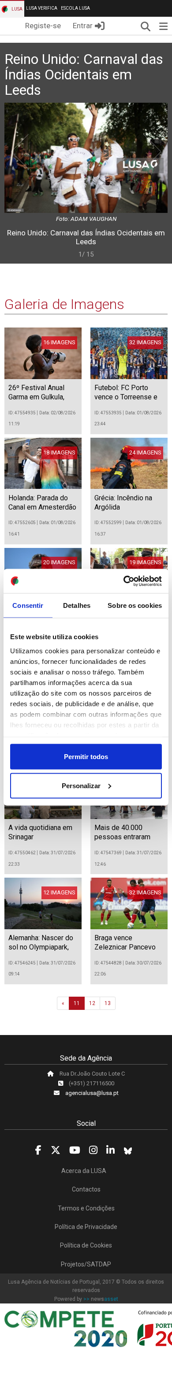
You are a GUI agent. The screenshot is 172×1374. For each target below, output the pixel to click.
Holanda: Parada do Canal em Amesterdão (42, 502)
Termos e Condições (86, 1208)
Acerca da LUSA (83, 1170)
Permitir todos (86, 756)
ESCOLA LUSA (75, 8)
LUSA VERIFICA (41, 8)
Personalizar (81, 785)
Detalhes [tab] (76, 605)
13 (108, 1003)
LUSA (16, 9)
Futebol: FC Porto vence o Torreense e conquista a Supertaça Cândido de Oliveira (128, 401)
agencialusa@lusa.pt (92, 1093)
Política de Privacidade (86, 1226)
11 (77, 1003)
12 (92, 1003)
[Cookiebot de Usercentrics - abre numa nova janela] (124, 581)
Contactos (86, 1189)
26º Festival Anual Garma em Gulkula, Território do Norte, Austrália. (37, 401)
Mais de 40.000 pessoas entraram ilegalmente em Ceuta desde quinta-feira (127, 841)
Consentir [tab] (27, 605)
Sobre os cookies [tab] (135, 605)
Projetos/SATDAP (86, 1264)
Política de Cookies (86, 1245)
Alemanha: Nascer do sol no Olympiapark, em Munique (40, 947)
